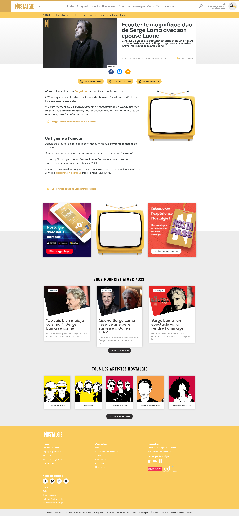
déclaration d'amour (68, 172)
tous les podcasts (121, 81)
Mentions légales (54, 512)
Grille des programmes (53, 459)
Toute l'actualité (64, 15)
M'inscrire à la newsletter (159, 452)
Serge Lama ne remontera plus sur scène (73, 121)
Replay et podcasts (52, 452)
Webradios (48, 455)
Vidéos (98, 455)
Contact (46, 487)
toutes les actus (150, 81)
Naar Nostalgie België (53, 503)
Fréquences (48, 463)
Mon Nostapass (165, 6)
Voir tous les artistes (119, 416)
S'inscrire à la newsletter (106, 452)
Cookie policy (144, 512)
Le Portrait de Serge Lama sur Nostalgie (73, 188)
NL (39, 6)
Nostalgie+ (139, 6)
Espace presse (49, 495)
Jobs (45, 491)
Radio (70, 6)
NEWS (46, 15)
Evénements (109, 6)
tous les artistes (92, 81)
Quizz (150, 6)
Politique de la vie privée (104, 512)
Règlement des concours (126, 512)
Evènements (101, 459)
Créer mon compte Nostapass (162, 448)
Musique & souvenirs (88, 6)
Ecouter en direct (51, 448)
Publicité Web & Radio (53, 499)
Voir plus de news (119, 350)
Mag (97, 448)
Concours (124, 6)
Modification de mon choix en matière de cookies (172, 512)
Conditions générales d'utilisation (77, 512)
